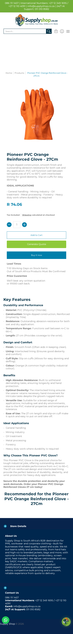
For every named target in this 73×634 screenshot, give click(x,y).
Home (9, 73)
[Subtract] (9, 224)
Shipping (26, 215)
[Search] (49, 31)
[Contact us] (5, 620)
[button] (56, 31)
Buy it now (36, 255)
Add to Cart (36, 235)
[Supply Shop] (36, 20)
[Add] (24, 224)
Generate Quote (36, 244)
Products (19, 73)
